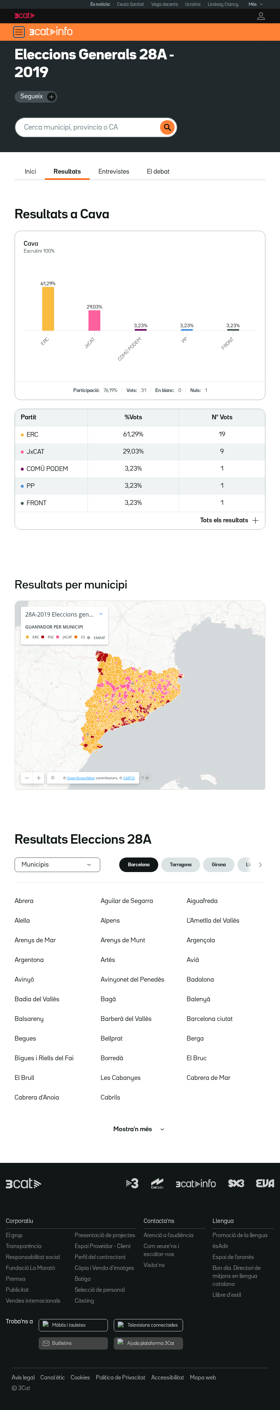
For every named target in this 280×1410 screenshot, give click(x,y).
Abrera (24, 901)
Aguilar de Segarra (127, 901)
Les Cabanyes (121, 1078)
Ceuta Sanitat (130, 5)
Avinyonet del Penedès (132, 980)
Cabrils (110, 1098)
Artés (108, 960)
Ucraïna (193, 5)
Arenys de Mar (35, 940)
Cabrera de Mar (208, 1078)
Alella (22, 921)
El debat (158, 172)
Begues (25, 1039)
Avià (193, 960)
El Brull (24, 1078)
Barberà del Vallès (126, 1019)
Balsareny (29, 1019)
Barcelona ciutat (210, 1019)
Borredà (112, 1058)
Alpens (110, 921)
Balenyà (198, 999)
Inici (30, 172)
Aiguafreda (202, 901)
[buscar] (167, 127)
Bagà (108, 999)
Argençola (201, 940)
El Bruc (197, 1058)
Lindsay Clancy (223, 5)
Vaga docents (164, 5)
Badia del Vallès (37, 999)
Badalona (200, 980)
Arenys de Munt (123, 940)
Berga (195, 1039)
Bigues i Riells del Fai (44, 1058)
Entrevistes (113, 172)
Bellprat (111, 1039)
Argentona (29, 960)
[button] (140, 520)
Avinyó (24, 980)
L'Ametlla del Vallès (213, 921)
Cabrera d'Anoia (37, 1098)
